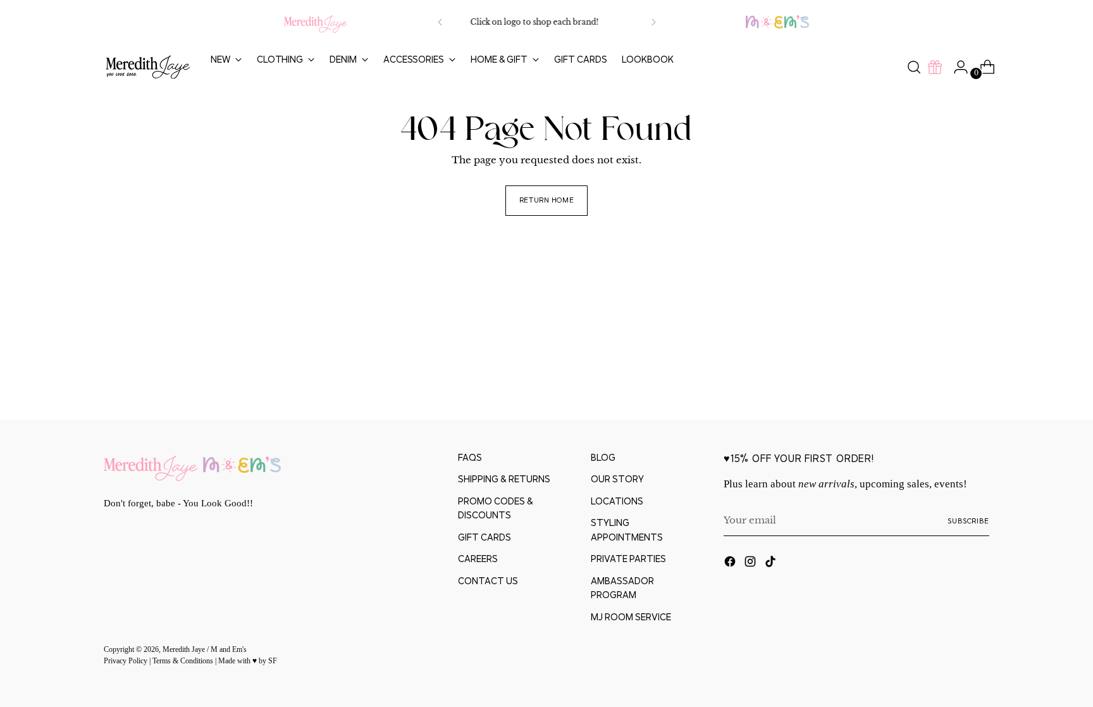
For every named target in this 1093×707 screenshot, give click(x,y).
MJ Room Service (631, 617)
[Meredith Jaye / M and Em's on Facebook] (731, 563)
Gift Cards (484, 537)
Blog (603, 457)
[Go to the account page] (955, 67)
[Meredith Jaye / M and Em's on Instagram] (751, 563)
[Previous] (440, 22)
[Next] (653, 22)
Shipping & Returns (504, 479)
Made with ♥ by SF (247, 661)
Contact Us (488, 581)
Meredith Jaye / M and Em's (205, 650)
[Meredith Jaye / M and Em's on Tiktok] (771, 563)
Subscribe (968, 520)
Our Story (617, 479)
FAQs (470, 457)
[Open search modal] (914, 67)
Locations (617, 501)
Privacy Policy (126, 661)
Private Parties (628, 559)
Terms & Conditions (183, 661)
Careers (478, 559)
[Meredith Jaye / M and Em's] (148, 67)
